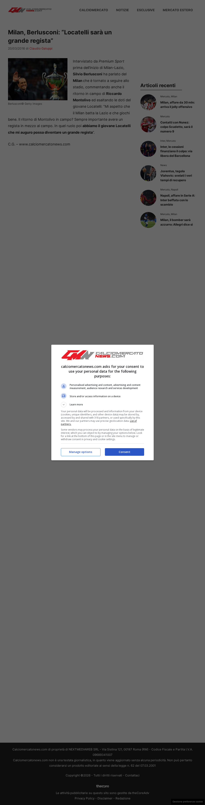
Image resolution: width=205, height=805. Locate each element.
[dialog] (102, 402)
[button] (102, 404)
